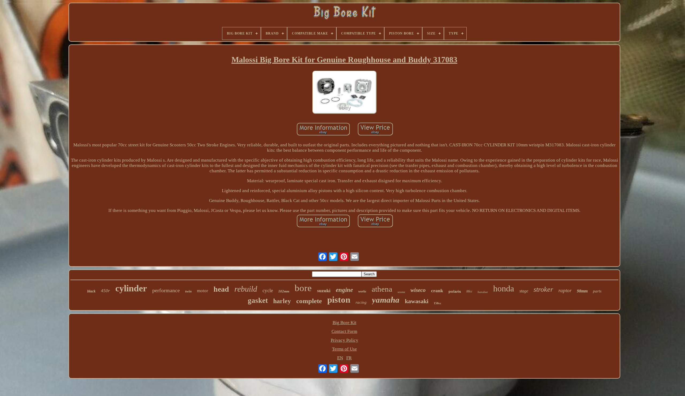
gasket (258, 300)
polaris (454, 291)
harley (282, 301)
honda (503, 288)
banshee (483, 292)
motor (202, 290)
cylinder (131, 288)
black (91, 291)
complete (309, 300)
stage (523, 291)
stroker (543, 289)
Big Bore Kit (344, 322)
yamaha (385, 299)
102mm (283, 291)
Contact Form (344, 331)
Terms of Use (344, 349)
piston (338, 299)
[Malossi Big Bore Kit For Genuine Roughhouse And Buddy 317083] (344, 93)
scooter (401, 292)
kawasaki (416, 301)
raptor (565, 290)
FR (349, 357)
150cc (437, 303)
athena (382, 289)
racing (361, 302)
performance (166, 290)
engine (344, 290)
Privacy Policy (344, 340)
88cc (469, 291)
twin (188, 291)
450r (105, 290)
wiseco (418, 290)
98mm (582, 291)
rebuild (245, 288)
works (362, 291)
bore (303, 288)
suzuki (323, 290)
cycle (267, 290)
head (221, 289)
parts (597, 291)
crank (437, 290)
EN (340, 357)
